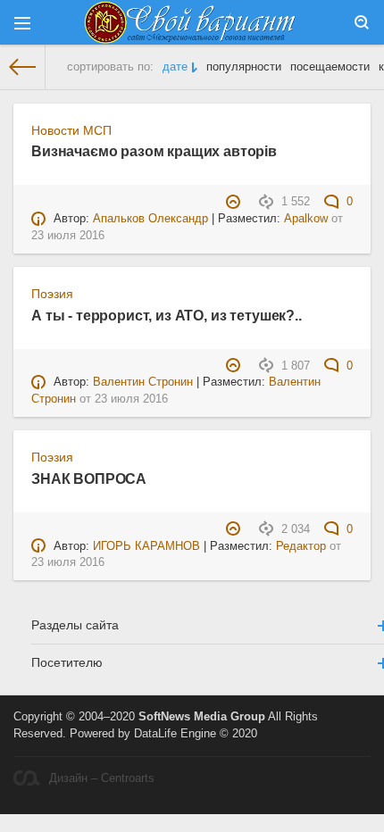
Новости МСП (71, 130)
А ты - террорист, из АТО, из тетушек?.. (166, 315)
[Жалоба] (235, 202)
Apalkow (306, 218)
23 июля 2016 (67, 235)
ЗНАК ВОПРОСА (88, 478)
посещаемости (330, 67)
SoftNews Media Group (201, 717)
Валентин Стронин (143, 382)
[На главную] (23, 67)
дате (175, 67)
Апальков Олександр (150, 218)
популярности (243, 67)
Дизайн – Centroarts (101, 778)
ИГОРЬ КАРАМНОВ (146, 546)
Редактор (301, 546)
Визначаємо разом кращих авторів (154, 151)
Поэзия (52, 294)
